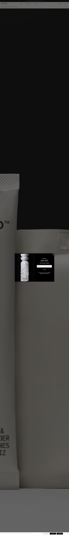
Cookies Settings (46, 533)
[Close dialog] (53, 254)
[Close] (67, 533)
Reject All (53, 533)
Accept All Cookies (59, 533)
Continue (44, 269)
